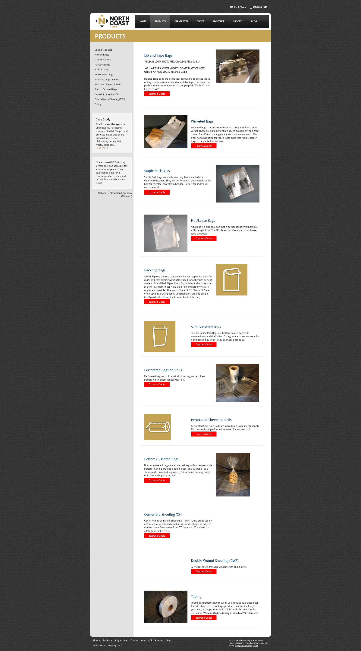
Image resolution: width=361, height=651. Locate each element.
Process (237, 22)
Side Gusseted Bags (104, 75)
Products (160, 22)
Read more (102, 148)
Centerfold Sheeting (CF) (107, 95)
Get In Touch (240, 7)
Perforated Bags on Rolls (107, 80)
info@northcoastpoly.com (246, 646)
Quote (200, 22)
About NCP (218, 22)
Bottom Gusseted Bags (106, 89)
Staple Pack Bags (103, 60)
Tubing (98, 104)
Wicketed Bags (102, 55)
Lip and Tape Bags (103, 50)
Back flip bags (101, 70)
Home (143, 22)
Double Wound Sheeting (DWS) (110, 99)
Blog (254, 22)
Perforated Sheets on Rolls (108, 85)
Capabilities (181, 22)
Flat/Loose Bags (102, 65)
